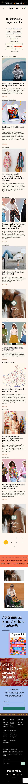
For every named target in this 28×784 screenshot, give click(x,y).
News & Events (18, 44)
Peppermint (9, 46)
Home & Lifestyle (14, 41)
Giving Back (14, 39)
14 (17, 537)
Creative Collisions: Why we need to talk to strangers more (13, 390)
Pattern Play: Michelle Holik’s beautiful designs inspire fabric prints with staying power (12, 438)
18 (17, 541)
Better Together (17, 31)
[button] (3, 8)
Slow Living (19, 48)
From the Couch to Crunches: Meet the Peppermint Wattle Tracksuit (13, 84)
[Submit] (14, 708)
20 (15, 545)
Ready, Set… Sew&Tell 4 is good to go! (13, 128)
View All (9, 29)
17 (12, 541)
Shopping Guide (10, 48)
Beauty (8, 31)
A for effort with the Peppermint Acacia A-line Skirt (12, 348)
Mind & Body (9, 44)
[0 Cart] (24, 8)
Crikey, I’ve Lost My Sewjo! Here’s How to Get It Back (13, 273)
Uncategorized (14, 51)
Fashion (15, 36)
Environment (19, 34)
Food (20, 36)
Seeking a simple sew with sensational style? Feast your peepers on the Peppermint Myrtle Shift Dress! (13, 177)
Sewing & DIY (18, 46)
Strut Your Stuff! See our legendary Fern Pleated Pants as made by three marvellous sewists (14, 226)
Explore (8, 36)
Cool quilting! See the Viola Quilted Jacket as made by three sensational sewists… (13, 486)
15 (23, 537)
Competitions (9, 34)
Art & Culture (17, 29)
